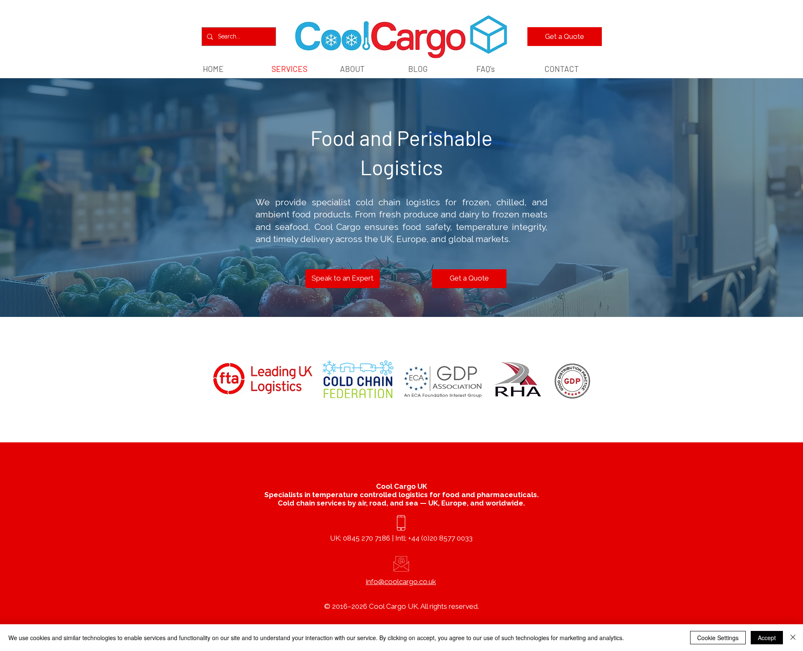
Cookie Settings (718, 637)
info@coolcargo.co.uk (401, 581)
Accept (767, 637)
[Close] (793, 637)
